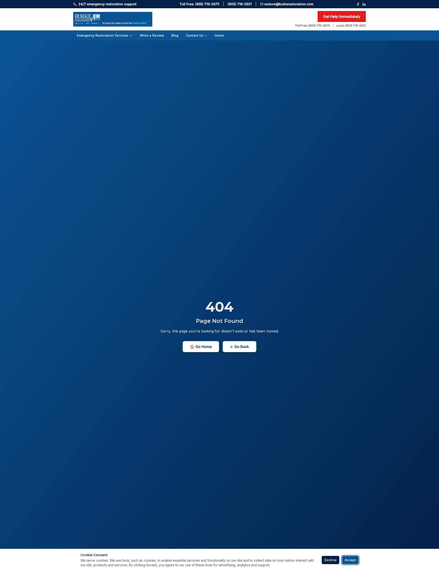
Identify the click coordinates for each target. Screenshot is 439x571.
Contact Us (194, 35)
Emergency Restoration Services (102, 35)
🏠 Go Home (201, 346)
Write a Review (152, 35)
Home (219, 35)
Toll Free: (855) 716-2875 (199, 4)
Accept (350, 560)
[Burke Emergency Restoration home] (182, 19)
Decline (330, 560)
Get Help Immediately (341, 16)
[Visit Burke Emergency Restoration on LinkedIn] (364, 4)
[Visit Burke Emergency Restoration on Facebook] (358, 4)
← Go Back (239, 346)
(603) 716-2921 (240, 4)
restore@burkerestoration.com (288, 4)
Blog (174, 35)
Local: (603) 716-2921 (351, 25)
